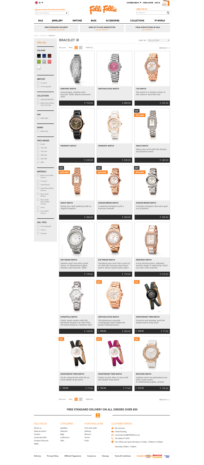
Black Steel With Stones (47, 176)
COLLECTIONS (137, 20)
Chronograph (46, 86)
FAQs (87, 440)
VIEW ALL (89, 47)
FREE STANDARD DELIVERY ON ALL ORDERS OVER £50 (102, 409)
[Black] (39, 56)
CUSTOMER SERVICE (133, 3)
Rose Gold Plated (44, 195)
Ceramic (44, 83)
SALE (40, 20)
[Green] (39, 62)
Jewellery (64, 428)
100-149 (44, 148)
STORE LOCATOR (148, 3)
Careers (37, 434)
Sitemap (105, 456)
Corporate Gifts (40, 437)
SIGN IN (157, 3)
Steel (43, 207)
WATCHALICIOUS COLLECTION (47, 104)
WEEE (36, 443)
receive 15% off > (102, 29)
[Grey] (44, 62)
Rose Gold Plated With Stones (45, 202)
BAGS (93, 20)
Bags (62, 434)
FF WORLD (160, 20)
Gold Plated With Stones (47, 189)
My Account (120, 428)
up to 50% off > (148, 29)
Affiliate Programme (72, 456)
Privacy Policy (52, 456)
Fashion (44, 233)
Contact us (91, 456)
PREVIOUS (163, 48)
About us (37, 428)
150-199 (44, 151)
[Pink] (49, 62)
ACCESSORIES (112, 20)
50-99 (43, 144)
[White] (39, 68)
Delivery (88, 431)
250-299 (44, 159)
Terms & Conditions (123, 456)
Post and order (91, 428)
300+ (42, 162)
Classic (43, 230)
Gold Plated (45, 185)
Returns (88, 434)
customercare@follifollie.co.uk (127, 435)
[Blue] (44, 56)
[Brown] (49, 56)
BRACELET (67, 40)
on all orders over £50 (56, 29)
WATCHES (77, 20)
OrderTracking (121, 431)
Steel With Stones (45, 212)
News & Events (40, 431)
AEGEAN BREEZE (47, 99)
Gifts (62, 440)
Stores (87, 437)
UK (40, 3)
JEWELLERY (57, 20)
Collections (64, 437)
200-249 (44, 155)
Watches (63, 431)
